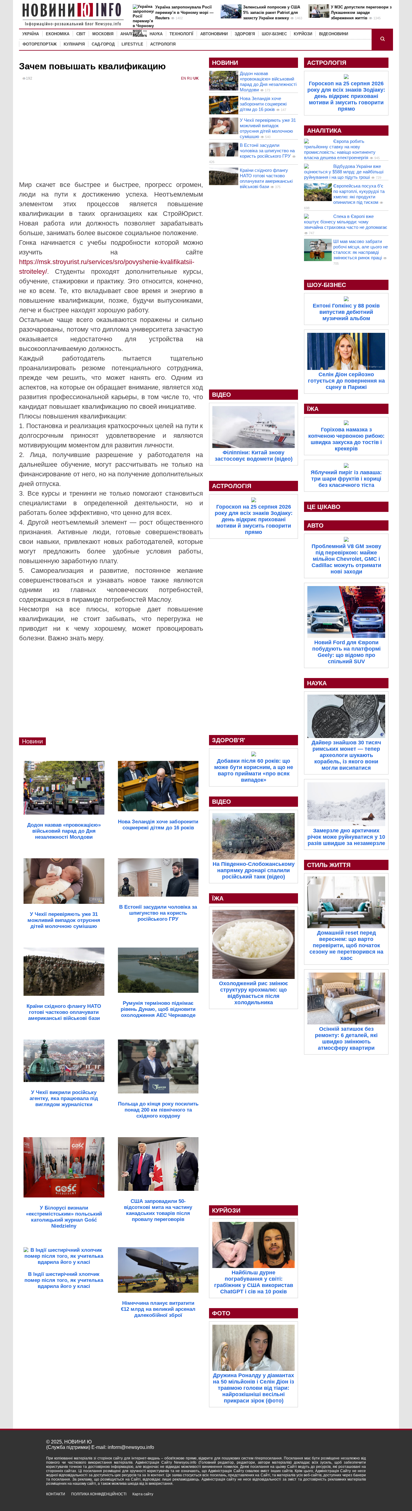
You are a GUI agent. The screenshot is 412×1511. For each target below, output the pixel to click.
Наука (156, 34)
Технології (181, 34)
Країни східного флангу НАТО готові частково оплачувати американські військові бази (266, 178)
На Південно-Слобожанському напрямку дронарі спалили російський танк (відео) (254, 870)
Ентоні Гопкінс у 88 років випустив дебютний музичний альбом (346, 312)
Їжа (217, 898)
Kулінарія (74, 44)
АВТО (315, 525)
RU (189, 78)
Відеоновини (333, 34)
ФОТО (221, 1313)
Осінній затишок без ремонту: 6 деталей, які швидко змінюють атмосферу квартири (346, 1038)
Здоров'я (245, 34)
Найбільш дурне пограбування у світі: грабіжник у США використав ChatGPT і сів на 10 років (253, 1282)
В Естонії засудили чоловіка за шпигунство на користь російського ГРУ (267, 151)
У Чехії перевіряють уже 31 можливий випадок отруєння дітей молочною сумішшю (268, 128)
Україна (30, 34)
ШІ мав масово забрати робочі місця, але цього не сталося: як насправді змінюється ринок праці (360, 249)
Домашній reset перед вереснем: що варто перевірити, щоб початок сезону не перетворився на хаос (346, 945)
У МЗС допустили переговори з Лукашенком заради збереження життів (361, 12)
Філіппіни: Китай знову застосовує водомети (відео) (254, 456)
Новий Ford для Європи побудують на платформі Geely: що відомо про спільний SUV (346, 651)
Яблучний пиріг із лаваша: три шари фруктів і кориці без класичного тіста (346, 478)
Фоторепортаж (40, 44)
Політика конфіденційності (98, 1494)
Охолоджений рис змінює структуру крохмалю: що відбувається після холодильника (253, 992)
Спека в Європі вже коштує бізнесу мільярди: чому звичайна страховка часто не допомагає (345, 222)
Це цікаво (324, 506)
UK (196, 78)
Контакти (55, 1494)
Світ (80, 34)
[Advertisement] (111, 135)
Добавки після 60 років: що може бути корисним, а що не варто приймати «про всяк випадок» (253, 770)
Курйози (303, 34)
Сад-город (103, 44)
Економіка (57, 34)
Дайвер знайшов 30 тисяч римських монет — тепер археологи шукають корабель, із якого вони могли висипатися (346, 755)
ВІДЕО (221, 394)
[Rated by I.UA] (352, 1499)
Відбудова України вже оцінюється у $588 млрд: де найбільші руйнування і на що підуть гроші (343, 172)
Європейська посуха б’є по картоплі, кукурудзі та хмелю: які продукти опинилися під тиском (359, 194)
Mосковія (102, 34)
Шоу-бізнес (274, 34)
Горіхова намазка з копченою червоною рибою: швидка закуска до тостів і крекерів (346, 439)
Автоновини (214, 34)
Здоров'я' (228, 740)
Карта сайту (142, 1494)
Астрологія (163, 44)
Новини (32, 741)
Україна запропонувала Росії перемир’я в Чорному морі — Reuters (184, 12)
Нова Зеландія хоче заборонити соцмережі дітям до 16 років (263, 104)
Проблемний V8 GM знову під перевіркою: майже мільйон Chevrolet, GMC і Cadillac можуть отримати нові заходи (346, 559)
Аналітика (131, 34)
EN (183, 78)
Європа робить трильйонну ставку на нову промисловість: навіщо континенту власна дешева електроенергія (340, 149)
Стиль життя (328, 865)
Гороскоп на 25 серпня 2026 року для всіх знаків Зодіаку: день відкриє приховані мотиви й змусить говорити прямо (254, 519)
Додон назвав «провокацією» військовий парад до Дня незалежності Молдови (268, 81)
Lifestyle (132, 44)
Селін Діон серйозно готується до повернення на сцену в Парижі (346, 380)
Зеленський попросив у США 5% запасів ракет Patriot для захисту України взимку (271, 12)
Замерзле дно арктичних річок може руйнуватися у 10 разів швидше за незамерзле (346, 837)
